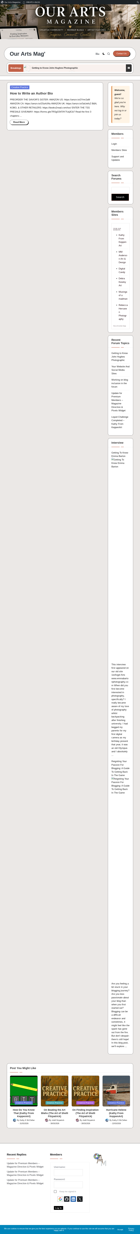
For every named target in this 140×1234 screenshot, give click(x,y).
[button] (121, 53)
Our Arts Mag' (27, 54)
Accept (120, 1230)
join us (117, 114)
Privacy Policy (131, 1229)
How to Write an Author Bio (31, 93)
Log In (58, 1208)
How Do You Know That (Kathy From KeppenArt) (24, 1113)
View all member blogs (119, 326)
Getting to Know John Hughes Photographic (55, 68)
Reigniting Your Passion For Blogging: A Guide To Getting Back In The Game (120, 768)
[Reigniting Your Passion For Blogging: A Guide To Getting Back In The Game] (120, 879)
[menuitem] (11, 2)
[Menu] (97, 54)
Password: (59, 1179)
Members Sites (119, 150)
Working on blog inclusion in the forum (119, 383)
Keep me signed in (67, 1191)
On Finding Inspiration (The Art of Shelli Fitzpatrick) (85, 1113)
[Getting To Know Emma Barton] (120, 560)
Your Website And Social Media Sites (120, 370)
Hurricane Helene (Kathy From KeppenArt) (116, 1113)
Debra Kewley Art (122, 282)
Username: (60, 1167)
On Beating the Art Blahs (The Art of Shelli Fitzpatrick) (54, 1113)
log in (121, 110)
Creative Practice (19, 87)
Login (114, 144)
